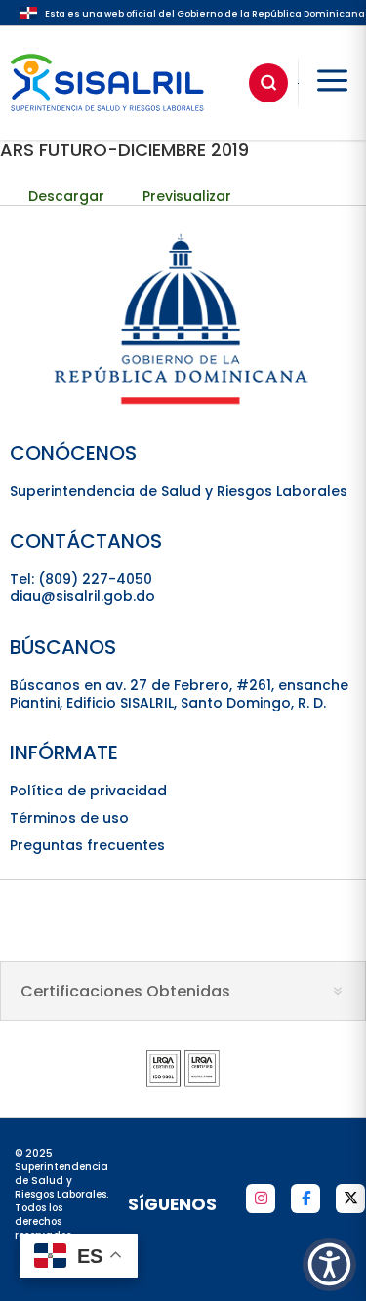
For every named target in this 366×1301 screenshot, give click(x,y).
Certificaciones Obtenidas (125, 991)
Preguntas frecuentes (87, 845)
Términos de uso (69, 818)
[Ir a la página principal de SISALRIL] (107, 116)
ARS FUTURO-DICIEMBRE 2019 (124, 150)
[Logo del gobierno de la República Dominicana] (183, 403)
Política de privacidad (88, 790)
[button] (329, 1264)
